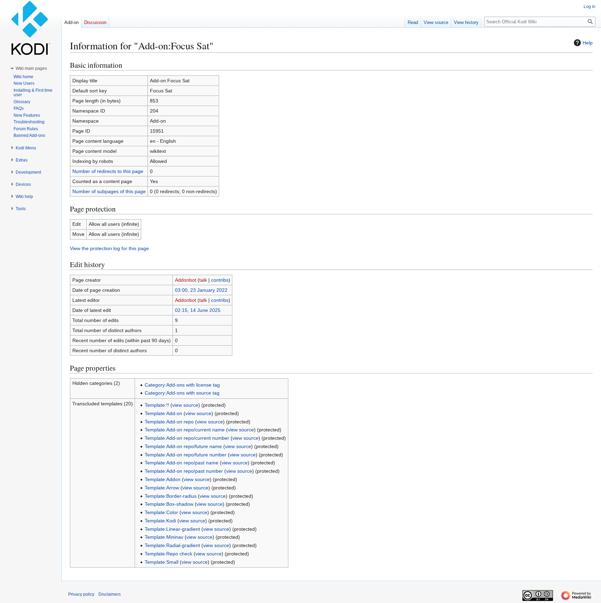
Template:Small (161, 562)
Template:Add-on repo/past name (181, 462)
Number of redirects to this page (107, 171)
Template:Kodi (160, 520)
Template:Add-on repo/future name (183, 446)
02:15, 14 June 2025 (198, 310)
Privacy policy (81, 594)
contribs (220, 280)
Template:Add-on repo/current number (187, 438)
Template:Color (161, 512)
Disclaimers (109, 594)
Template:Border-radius (171, 496)
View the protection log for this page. (110, 248)
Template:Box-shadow (169, 504)
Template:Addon (163, 479)
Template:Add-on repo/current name (185, 429)
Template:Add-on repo (169, 421)
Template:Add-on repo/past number (184, 471)
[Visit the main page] (30, 28)
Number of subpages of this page (109, 191)
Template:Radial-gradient (172, 545)
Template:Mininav (164, 537)
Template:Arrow (162, 487)
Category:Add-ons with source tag (182, 393)
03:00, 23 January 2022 (201, 290)
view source (185, 405)
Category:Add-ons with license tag (182, 385)
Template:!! (157, 405)
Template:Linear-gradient (172, 529)
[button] (31, 68)
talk (203, 280)
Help (588, 43)
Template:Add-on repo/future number (185, 454)
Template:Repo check (168, 553)
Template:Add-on (163, 413)
